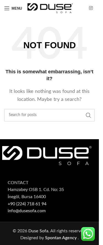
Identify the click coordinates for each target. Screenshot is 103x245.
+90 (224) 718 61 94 (27, 204)
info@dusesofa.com (27, 211)
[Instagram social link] (91, 8)
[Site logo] (50, 8)
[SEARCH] (88, 115)
